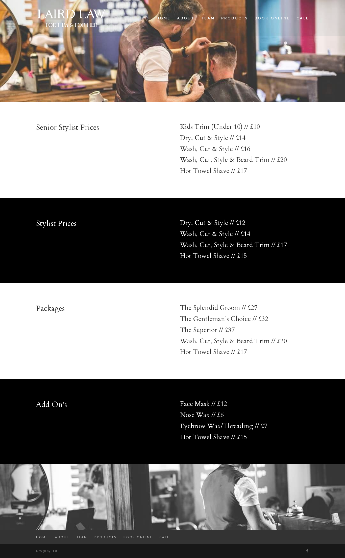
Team (208, 18)
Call (303, 18)
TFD (54, 551)
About (185, 18)
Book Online (272, 18)
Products (234, 18)
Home (163, 18)
